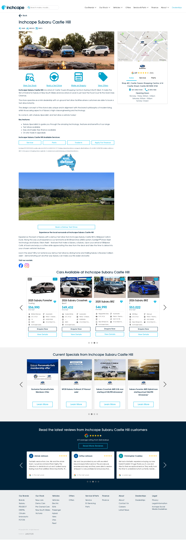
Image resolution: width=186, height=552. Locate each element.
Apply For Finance (103, 143)
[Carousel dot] (89, 343)
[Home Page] (13, 7)
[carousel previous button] (21, 307)
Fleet (54, 523)
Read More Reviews (93, 446)
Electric (55, 503)
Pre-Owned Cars (43, 507)
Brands (21, 500)
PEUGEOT (23, 507)
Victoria (39, 513)
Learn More (42, 404)
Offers (128, 7)
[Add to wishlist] (155, 301)
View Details (143, 334)
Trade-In (78, 143)
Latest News (124, 510)
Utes (54, 520)
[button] (138, 465)
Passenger (56, 510)
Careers (122, 507)
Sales (131, 78)
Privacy (155, 500)
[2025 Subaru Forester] (143, 287)
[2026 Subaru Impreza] (76, 287)
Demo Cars (40, 503)
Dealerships (177, 7)
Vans (54, 516)
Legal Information (159, 503)
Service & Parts (139, 7)
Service (30, 143)
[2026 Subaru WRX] (110, 287)
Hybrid (55, 513)
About (164, 7)
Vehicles (116, 7)
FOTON (22, 520)
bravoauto (23, 516)
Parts (54, 143)
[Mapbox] (123, 59)
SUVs (54, 507)
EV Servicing (90, 503)
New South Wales (43, 510)
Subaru (22, 503)
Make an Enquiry (78, 85)
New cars (39, 500)
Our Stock (103, 7)
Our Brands (89, 7)
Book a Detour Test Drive (66, 227)
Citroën (22, 513)
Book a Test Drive (54, 85)
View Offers (103, 85)
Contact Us (124, 503)
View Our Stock (29, 85)
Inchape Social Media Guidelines (159, 508)
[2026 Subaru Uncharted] (42, 287)
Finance (154, 7)
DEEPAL (22, 510)
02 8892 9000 (152, 90)
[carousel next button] (164, 307)
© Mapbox (163, 60)
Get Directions (137, 90)
